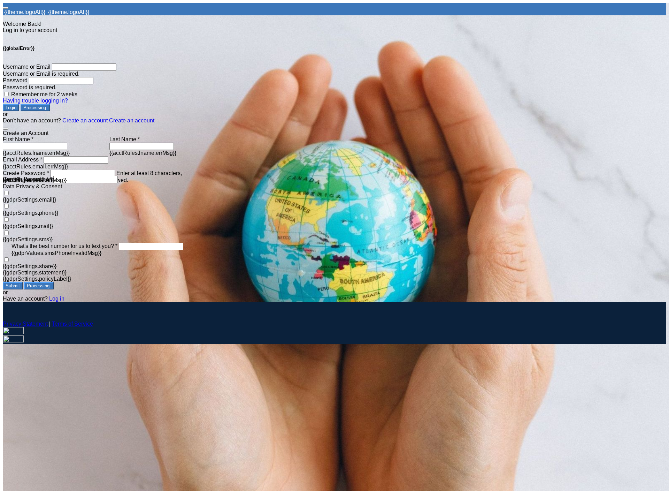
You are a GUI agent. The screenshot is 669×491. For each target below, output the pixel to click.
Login (11, 107)
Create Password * (26, 173)
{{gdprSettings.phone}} (30, 213)
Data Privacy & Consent (32, 186)
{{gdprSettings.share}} (29, 266)
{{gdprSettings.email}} (29, 200)
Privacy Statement (25, 324)
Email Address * (22, 160)
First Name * (18, 139)
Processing (35, 107)
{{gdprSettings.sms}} (28, 239)
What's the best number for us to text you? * (64, 246)
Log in (56, 299)
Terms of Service (72, 324)
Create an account (85, 120)
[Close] (5, 129)
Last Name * (124, 139)
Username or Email (27, 67)
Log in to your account (30, 30)
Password (15, 80)
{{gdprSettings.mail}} (28, 226)
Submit (13, 285)
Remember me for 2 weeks (44, 94)
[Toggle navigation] (5, 8)
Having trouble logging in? (35, 101)
